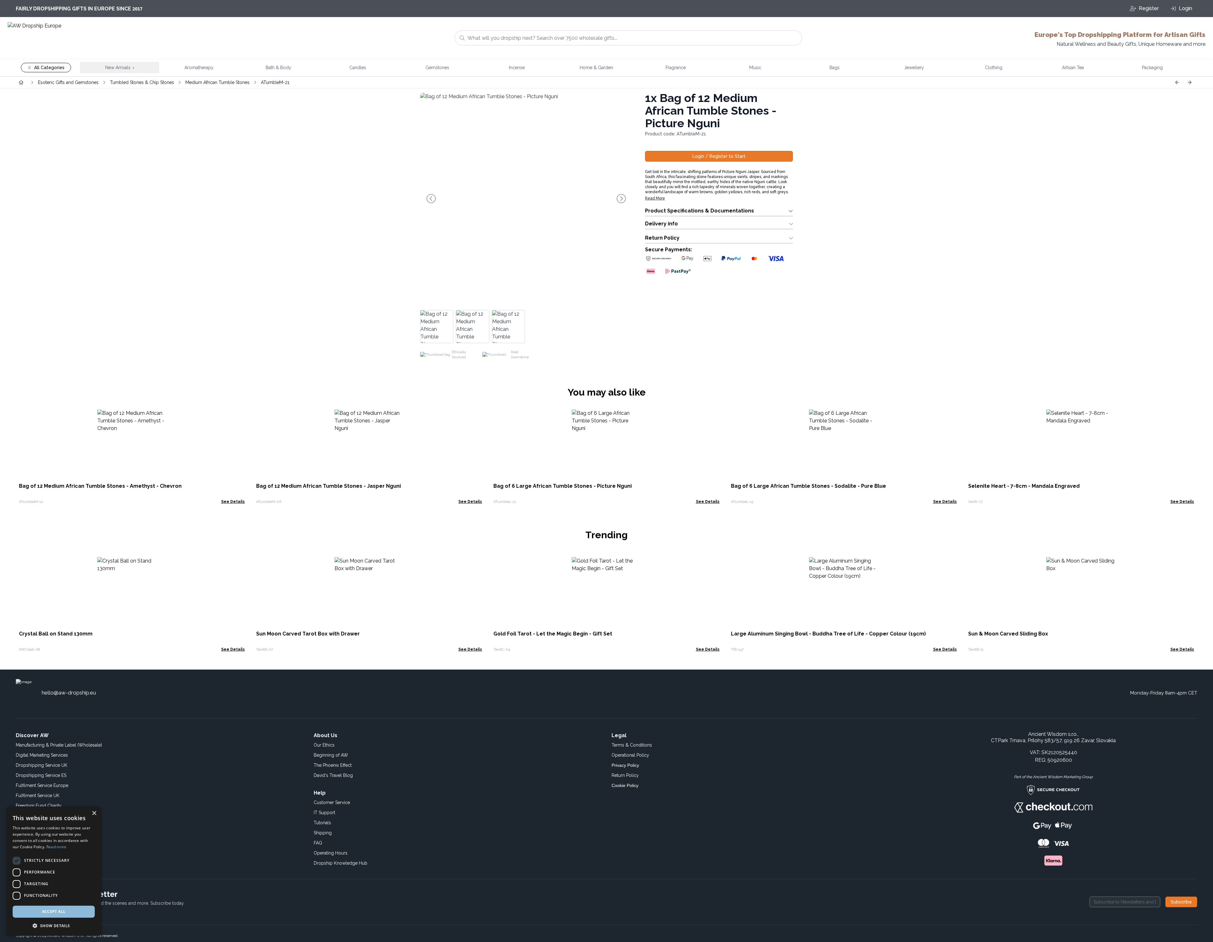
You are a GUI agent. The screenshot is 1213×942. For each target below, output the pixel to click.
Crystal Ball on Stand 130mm (56, 634)
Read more (56, 847)
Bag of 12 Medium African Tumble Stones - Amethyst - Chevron (100, 486)
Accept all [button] (54, 911)
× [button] (94, 813)
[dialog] (53, 871)
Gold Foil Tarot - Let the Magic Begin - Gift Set (552, 634)
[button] (54, 925)
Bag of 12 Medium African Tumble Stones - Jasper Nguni (328, 486)
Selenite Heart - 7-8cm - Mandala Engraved (1024, 486)
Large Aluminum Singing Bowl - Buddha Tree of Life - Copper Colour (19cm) (828, 634)
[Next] (1190, 82)
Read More (655, 198)
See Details (233, 501)
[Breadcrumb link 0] (21, 82)
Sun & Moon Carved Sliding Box (1008, 634)
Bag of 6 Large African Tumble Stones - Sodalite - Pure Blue (808, 486)
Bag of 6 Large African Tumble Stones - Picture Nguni (562, 486)
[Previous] (1177, 82)
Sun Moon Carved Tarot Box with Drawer (308, 634)
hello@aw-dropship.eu (69, 692)
